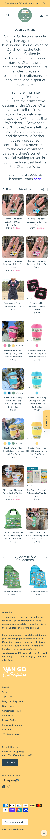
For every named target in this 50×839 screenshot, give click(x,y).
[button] (46, 419)
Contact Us (7, 715)
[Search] (9, 15)
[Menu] (3, 15)
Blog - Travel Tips (11, 706)
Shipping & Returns (12, 725)
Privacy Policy (9, 720)
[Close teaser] (44, 431)
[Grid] (42, 189)
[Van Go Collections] (25, 15)
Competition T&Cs (11, 710)
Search (5, 692)
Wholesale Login (11, 734)
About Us (7, 696)
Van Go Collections (16, 829)
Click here (10, 762)
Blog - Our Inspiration (13, 701)
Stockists (6, 729)
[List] (46, 189)
